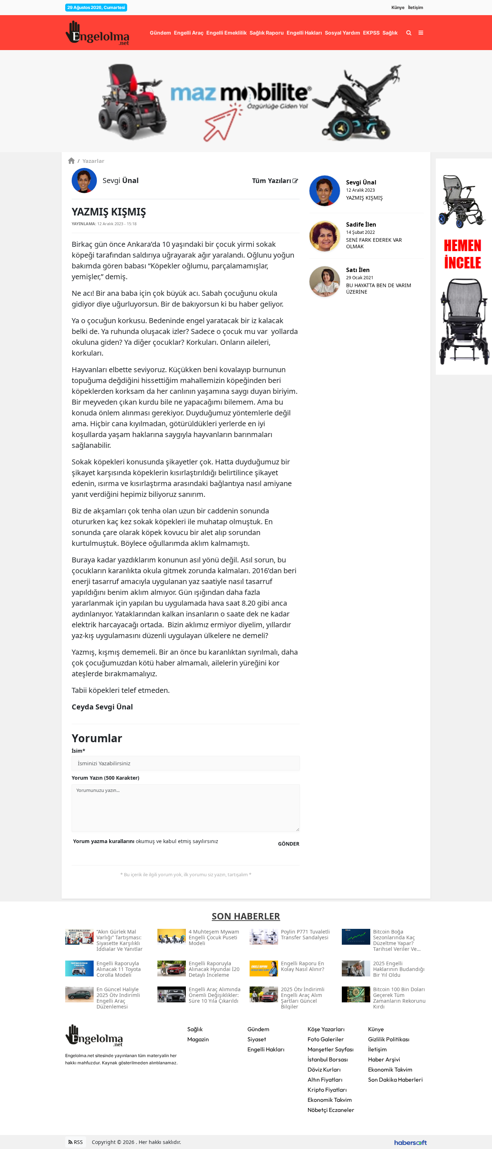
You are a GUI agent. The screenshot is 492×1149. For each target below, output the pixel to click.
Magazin (198, 1039)
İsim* (78, 750)
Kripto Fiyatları (327, 1089)
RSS (77, 1142)
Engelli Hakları (266, 1049)
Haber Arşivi (384, 1059)
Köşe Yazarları (326, 1029)
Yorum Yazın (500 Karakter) (105, 777)
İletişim (415, 7)
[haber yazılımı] (410, 1142)
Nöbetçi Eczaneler (331, 1109)
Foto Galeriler (326, 1039)
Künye (398, 7)
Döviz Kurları (324, 1069)
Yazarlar (90, 160)
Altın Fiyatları (325, 1079)
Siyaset (256, 1039)
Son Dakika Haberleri (395, 1079)
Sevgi (121, 180)
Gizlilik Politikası (389, 1039)
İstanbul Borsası (328, 1059)
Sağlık (195, 1029)
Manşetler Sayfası (331, 1049)
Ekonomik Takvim (330, 1099)
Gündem (258, 1029)
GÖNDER (288, 843)
